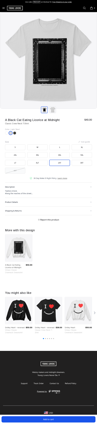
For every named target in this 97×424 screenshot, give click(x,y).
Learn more (62, 178)
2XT (59, 163)
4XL (59, 155)
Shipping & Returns (13, 211)
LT (15, 163)
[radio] (15, 147)
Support (24, 383)
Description (10, 187)
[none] (84, 142)
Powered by (42, 391)
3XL (37, 155)
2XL (15, 155)
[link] (18, 248)
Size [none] (7, 141)
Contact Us (54, 383)
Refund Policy (70, 383)
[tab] (44, 110)
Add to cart (48, 419)
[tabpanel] (48, 60)
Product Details (11, 202)
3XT (81, 163)
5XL (81, 155)
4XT (15, 170)
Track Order (39, 383)
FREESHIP (36, 2)
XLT (37, 163)
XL (82, 147)
